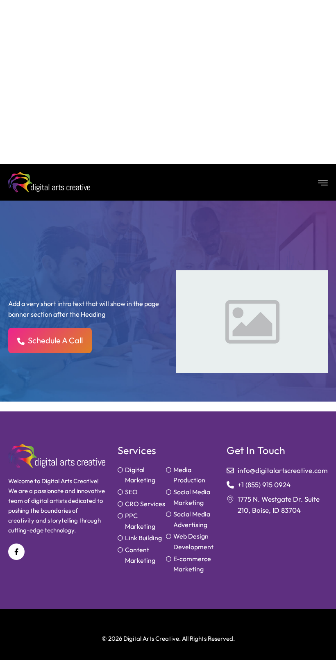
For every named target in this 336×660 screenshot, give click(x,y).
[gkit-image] (49, 182)
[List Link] (142, 475)
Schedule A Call (55, 340)
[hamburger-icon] (321, 182)
